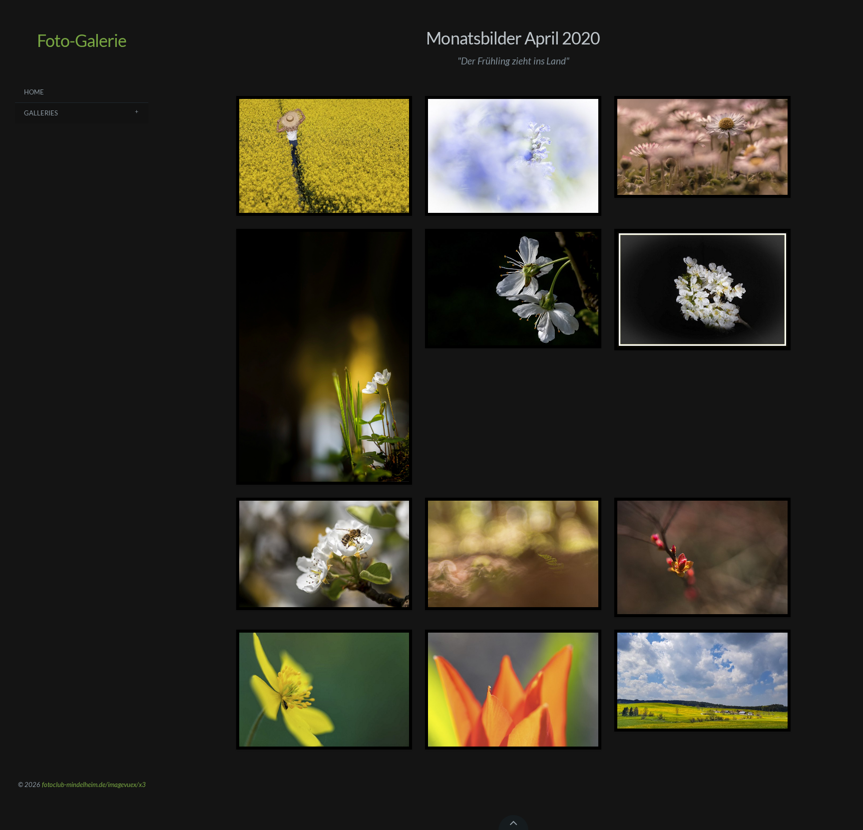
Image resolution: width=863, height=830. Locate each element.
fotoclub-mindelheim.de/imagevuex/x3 (94, 785)
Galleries (41, 113)
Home (34, 92)
